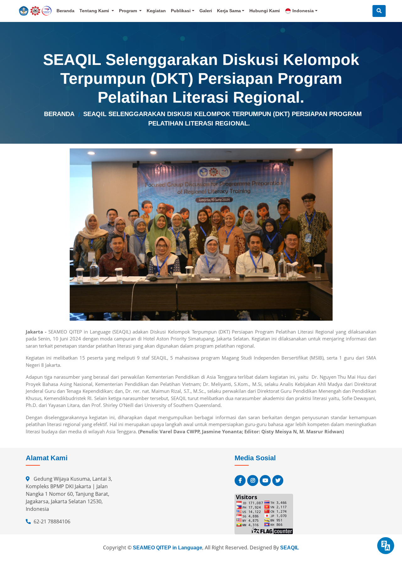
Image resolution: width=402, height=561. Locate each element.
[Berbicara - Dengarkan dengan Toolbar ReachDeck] (385, 545)
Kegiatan (156, 10)
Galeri (205, 10)
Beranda (65, 10)
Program (128, 10)
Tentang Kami (94, 10)
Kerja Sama (229, 10)
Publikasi (181, 10)
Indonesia (302, 10)
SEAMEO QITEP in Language (167, 547)
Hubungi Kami (264, 10)
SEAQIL (289, 547)
